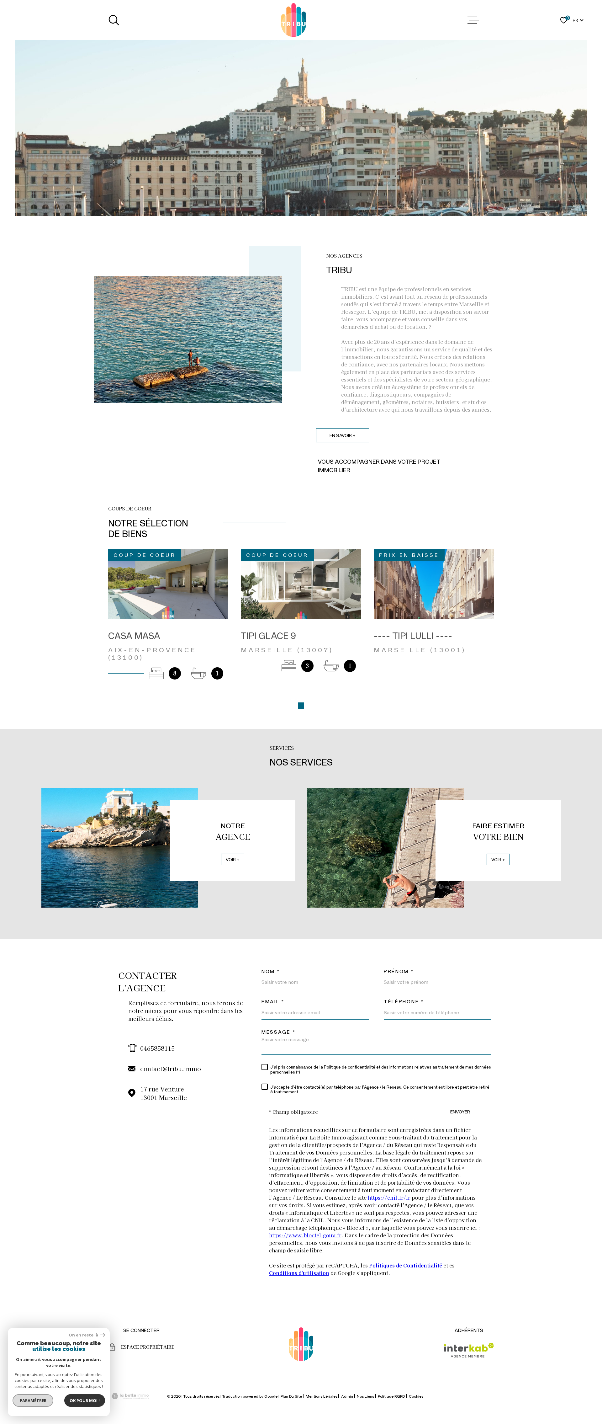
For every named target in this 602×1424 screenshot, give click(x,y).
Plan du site (291, 1396)
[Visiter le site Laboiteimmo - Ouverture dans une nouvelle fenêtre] (130, 1396)
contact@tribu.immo (170, 1068)
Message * (278, 1032)
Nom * (270, 971)
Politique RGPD (391, 1396)
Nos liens (365, 1396)
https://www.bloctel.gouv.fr (305, 1235)
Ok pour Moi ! (85, 1400)
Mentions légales (321, 1396)
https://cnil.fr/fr (389, 1197)
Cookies (416, 1396)
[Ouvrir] (113, 20)
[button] (301, 705)
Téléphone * (404, 1001)
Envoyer (460, 1111)
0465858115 (157, 1048)
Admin (347, 1396)
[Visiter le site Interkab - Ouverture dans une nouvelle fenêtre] (469, 1350)
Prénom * (399, 971)
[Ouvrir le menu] (473, 20)
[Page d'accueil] (293, 20)
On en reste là (83, 1335)
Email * (272, 1001)
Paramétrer (33, 1400)
